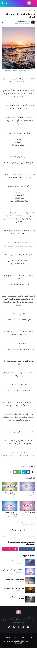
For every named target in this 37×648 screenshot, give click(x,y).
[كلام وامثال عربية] (27, 506)
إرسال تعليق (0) (18, 530)
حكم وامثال (20, 11)
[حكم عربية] (27, 486)
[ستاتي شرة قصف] (30, 562)
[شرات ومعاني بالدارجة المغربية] (30, 599)
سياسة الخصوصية (18, 637)
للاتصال (7, 637)
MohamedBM (18, 643)
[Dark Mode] (7, 3)
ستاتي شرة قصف (17, 561)
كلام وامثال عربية (29, 513)
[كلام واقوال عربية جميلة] (9, 486)
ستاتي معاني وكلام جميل (15, 579)
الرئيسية (29, 637)
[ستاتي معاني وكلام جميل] (30, 580)
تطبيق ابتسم (17, 622)
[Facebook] (28, 472)
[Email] (15, 472)
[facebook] (28, 627)
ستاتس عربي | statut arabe (14, 588)
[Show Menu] (34, 3)
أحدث (32, 536)
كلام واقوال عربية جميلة (11, 494)
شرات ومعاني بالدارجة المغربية (16, 598)
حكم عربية (31, 493)
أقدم (4, 536)
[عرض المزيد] (10, 472)
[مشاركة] (4, 22)
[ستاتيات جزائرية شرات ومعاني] (30, 571)
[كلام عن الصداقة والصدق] (9, 506)
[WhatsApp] (19, 472)
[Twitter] (24, 472)
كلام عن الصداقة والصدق (11, 513)
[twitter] (23, 627)
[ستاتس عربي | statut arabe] (30, 590)
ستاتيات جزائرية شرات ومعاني (13, 570)
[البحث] (2, 3)
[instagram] (14, 627)
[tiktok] (18, 627)
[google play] (9, 627)
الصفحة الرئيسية (30, 11)
